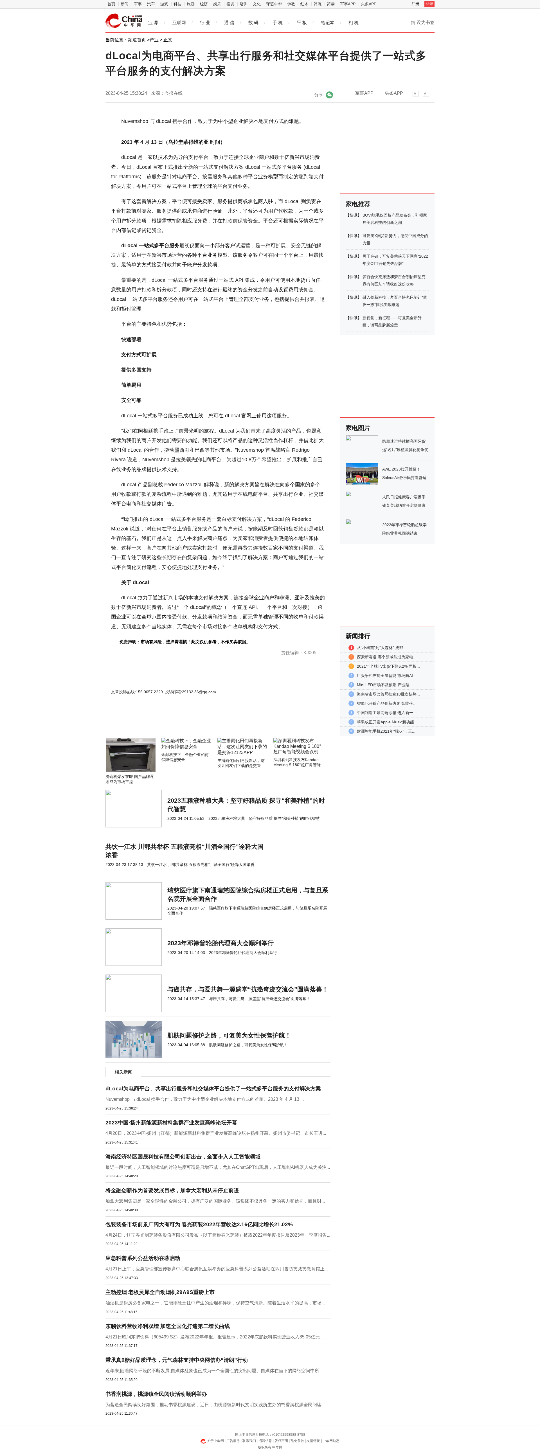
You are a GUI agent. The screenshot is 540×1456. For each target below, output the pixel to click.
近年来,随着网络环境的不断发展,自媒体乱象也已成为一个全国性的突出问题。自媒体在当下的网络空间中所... (214, 1370)
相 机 (353, 22)
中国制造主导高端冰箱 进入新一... (387, 712)
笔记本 (327, 22)
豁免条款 (297, 1441)
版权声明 (281, 1441)
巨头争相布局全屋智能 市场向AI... (386, 675)
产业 (154, 39)
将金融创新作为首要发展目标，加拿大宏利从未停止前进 (172, 1190)
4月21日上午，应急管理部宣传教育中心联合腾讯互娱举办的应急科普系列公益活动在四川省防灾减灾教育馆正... (216, 1268)
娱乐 (217, 4)
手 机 (278, 22)
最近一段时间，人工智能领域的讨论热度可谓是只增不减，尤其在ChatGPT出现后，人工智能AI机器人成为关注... (217, 1167)
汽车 (151, 4)
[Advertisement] (201, 722)
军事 (138, 4)
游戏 (164, 4)
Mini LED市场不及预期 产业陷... (385, 685)
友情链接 (313, 1441)
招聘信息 (265, 1441)
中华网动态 (331, 1441)
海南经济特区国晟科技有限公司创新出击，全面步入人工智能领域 (182, 1157)
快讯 (353, 215)
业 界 (153, 22)
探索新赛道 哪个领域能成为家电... (387, 657)
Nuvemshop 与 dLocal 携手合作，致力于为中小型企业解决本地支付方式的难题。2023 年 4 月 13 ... (204, 1099)
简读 (331, 4)
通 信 (229, 22)
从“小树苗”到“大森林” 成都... (381, 647)
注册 (415, 3)
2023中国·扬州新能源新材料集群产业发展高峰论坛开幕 (171, 1123)
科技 (177, 4)
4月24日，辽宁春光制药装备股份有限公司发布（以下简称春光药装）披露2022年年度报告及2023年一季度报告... (217, 1235)
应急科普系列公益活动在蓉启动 (142, 1258)
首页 (111, 4)
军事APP (348, 4)
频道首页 (137, 39)
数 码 (253, 22)
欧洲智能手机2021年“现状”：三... (386, 731)
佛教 (291, 4)
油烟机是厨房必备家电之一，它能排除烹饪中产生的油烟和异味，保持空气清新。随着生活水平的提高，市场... (215, 1302)
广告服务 (233, 1441)
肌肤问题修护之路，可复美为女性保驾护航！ (229, 1035)
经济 (204, 4)
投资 (230, 4)
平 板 (302, 22)
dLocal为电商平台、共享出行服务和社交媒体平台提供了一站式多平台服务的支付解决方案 (213, 1089)
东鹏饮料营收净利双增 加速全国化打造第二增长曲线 (167, 1326)
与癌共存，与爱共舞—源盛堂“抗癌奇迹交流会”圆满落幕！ (247, 989)
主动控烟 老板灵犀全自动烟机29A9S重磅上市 (160, 1292)
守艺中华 (274, 4)
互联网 (179, 22)
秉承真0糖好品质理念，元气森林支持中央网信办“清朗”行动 (176, 1360)
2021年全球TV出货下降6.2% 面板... (388, 666)
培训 (244, 4)
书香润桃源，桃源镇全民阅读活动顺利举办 (156, 1394)
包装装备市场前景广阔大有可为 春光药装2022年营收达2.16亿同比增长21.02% (199, 1224)
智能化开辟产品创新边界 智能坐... (387, 703)
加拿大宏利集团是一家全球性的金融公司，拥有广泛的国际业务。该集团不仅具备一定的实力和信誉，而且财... (215, 1201)
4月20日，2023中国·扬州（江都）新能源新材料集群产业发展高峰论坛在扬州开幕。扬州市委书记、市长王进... (215, 1133)
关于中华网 (215, 1441)
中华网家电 (124, 20)
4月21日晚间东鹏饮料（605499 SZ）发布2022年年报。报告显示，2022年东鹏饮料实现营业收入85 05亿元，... (216, 1337)
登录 (429, 3)
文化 (257, 4)
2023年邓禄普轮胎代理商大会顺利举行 (220, 943)
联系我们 (249, 1441)
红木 (304, 4)
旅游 (191, 4)
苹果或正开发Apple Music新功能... (387, 722)
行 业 (205, 22)
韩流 (317, 4)
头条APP (368, 4)
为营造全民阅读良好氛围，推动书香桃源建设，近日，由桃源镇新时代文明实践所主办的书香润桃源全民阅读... (215, 1404)
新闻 (125, 4)
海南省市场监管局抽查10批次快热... (388, 694)
